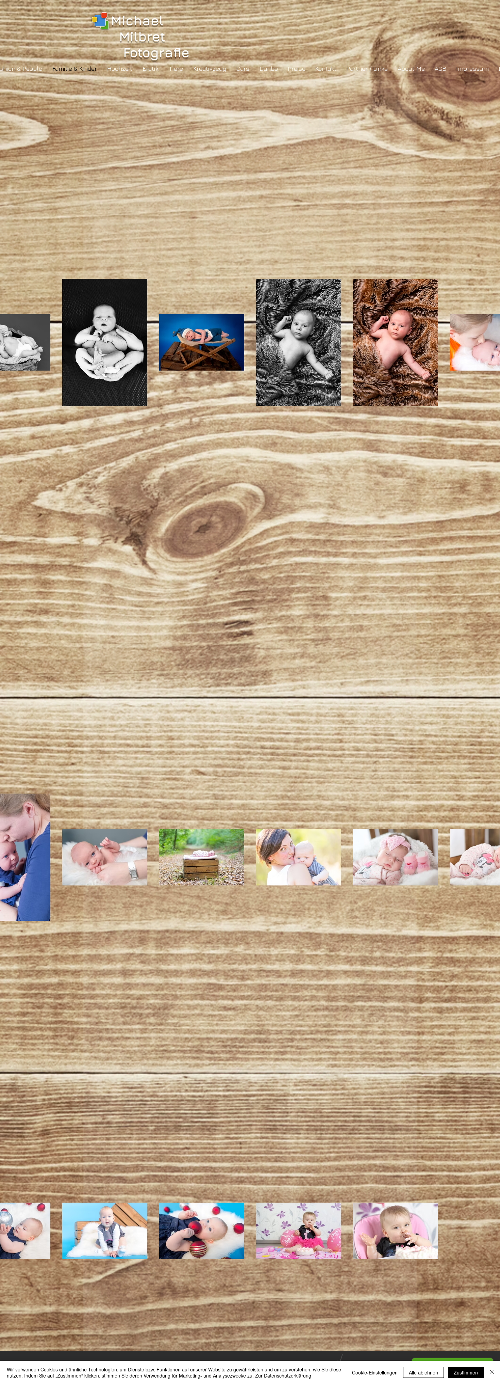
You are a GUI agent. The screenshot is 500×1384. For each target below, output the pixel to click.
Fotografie (150, 52)
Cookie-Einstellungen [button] (375, 1372)
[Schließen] (492, 1372)
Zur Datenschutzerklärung (283, 1375)
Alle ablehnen (423, 1372)
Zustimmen (466, 1372)
